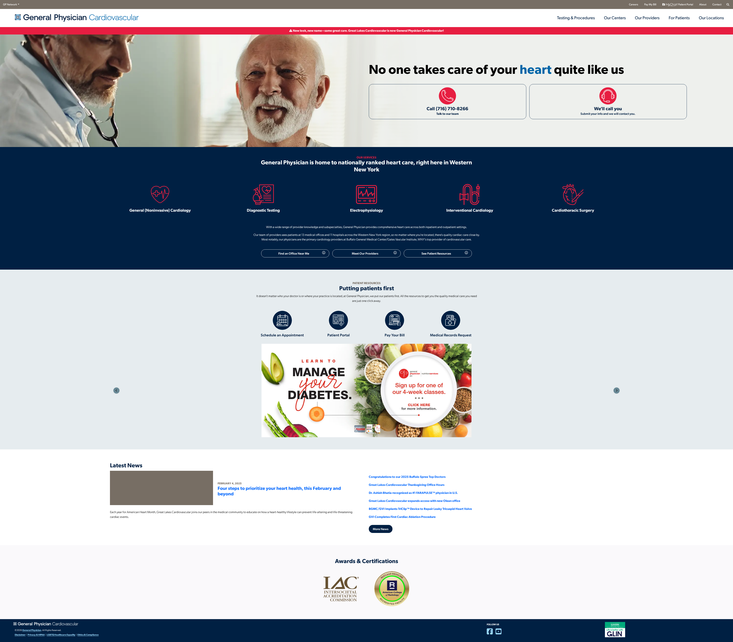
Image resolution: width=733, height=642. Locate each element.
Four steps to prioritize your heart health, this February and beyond (279, 491)
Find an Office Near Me (293, 253)
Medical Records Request (450, 334)
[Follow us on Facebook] (491, 633)
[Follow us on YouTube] (500, 633)
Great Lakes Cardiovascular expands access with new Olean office (414, 501)
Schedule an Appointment (282, 334)
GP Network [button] (10, 4)
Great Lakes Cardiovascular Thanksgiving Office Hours (406, 485)
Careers (633, 4)
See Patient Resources (436, 253)
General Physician (31, 630)
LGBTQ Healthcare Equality (61, 634)
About (702, 4)
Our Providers (647, 17)
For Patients (679, 17)
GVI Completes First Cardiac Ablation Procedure (402, 517)
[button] (116, 390)
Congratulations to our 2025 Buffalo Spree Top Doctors (407, 477)
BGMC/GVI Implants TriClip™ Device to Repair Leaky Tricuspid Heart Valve (420, 509)
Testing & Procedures (576, 17)
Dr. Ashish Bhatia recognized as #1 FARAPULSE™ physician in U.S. (413, 493)
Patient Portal (685, 4)
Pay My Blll (650, 4)
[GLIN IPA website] (615, 629)
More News (380, 529)
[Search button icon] (728, 4)
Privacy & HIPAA (36, 634)
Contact (716, 4)
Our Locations (711, 17)
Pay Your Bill (395, 334)
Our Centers (615, 17)
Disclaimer (20, 634)
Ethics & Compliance (88, 634)
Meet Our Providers (365, 253)
